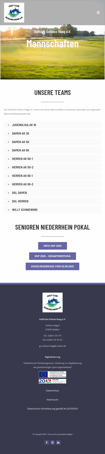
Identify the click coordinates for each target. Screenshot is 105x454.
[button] (52, 124)
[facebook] (47, 442)
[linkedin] (58, 442)
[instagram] (52, 442)
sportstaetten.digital (64, 434)
